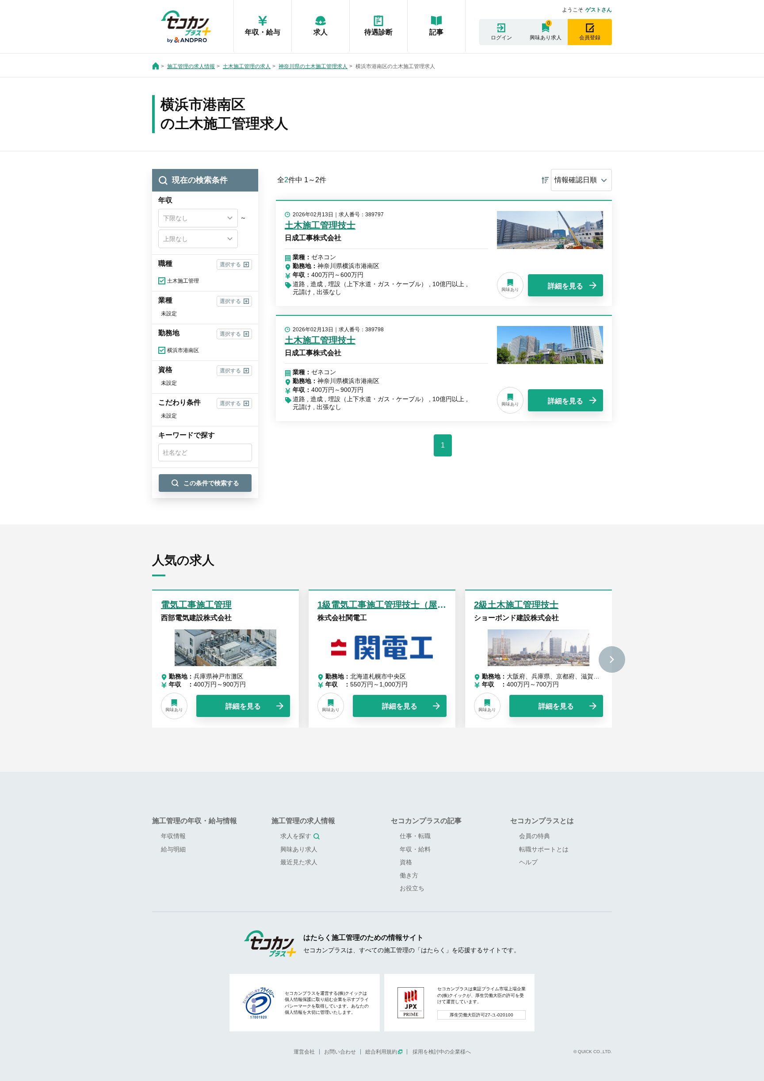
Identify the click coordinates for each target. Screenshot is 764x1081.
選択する (230, 264)
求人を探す (295, 836)
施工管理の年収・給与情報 (194, 820)
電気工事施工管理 (196, 605)
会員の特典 (534, 836)
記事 (436, 32)
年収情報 (173, 836)
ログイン (501, 37)
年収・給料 (415, 849)
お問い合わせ (340, 1051)
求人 (320, 32)
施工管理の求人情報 (191, 66)
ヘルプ (528, 862)
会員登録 (589, 37)
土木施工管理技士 (320, 225)
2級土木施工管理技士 (516, 605)
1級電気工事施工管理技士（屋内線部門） (399, 605)
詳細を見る (565, 286)
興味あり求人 (546, 37)
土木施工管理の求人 (247, 66)
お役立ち (412, 888)
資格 (406, 862)
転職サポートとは (544, 849)
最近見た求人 (298, 862)
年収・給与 (262, 32)
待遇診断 (378, 32)
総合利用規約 (381, 1051)
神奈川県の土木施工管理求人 (313, 66)
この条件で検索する (211, 483)
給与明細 (173, 849)
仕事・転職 (415, 836)
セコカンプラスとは (542, 820)
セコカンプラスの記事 (426, 820)
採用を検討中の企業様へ (442, 1051)
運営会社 (304, 1051)
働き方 (409, 875)
